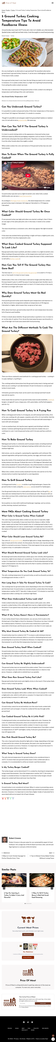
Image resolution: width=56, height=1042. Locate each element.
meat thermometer (25, 196)
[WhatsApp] (10, 799)
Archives (22, 1039)
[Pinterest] (3, 799)
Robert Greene (5, 35)
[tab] (26, 903)
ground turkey (22, 120)
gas (49, 491)
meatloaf (51, 399)
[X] (8, 799)
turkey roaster (15, 259)
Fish (29, 1028)
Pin (4, 40)
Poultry (36, 1028)
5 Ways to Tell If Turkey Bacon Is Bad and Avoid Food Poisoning (40, 895)
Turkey (12, 35)
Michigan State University (19, 201)
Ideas (17, 1028)
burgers (19, 484)
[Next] (52, 887)
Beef (23, 1028)
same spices (27, 487)
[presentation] (14, 881)
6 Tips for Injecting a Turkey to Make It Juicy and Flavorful (14, 895)
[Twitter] (28, 1022)
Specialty (25, 1030)
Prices (10, 1028)
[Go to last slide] (4, 887)
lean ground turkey (16, 540)
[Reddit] (5, 799)
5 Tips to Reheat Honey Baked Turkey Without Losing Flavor (42, 855)
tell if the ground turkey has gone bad (24, 272)
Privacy (16, 1039)
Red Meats (45, 1028)
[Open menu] (52, 2)
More (32, 1030)
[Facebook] (13, 799)
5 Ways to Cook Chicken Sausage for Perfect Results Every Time (14, 855)
